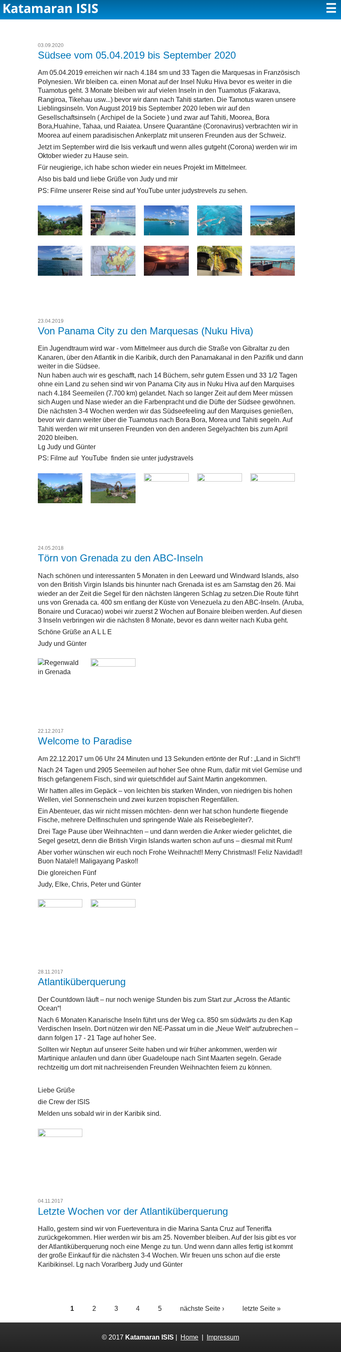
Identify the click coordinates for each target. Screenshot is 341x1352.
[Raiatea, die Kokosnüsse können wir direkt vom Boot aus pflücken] (219, 273)
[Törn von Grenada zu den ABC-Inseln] (113, 664)
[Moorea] (272, 233)
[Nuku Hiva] (60, 500)
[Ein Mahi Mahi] (113, 905)
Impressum (223, 1337)
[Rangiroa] (60, 273)
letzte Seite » (261, 1308)
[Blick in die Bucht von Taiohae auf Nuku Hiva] (219, 479)
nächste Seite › (202, 1308)
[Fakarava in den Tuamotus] (113, 233)
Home (189, 1337)
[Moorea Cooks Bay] (166, 273)
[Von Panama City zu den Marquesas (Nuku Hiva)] (113, 500)
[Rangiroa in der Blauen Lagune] (219, 233)
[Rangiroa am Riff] (166, 233)
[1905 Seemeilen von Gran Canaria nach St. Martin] (60, 905)
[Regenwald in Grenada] (60, 671)
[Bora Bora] (113, 273)
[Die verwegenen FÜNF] (60, 1134)
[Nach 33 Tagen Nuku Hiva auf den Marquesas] (60, 233)
